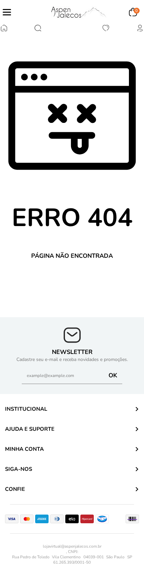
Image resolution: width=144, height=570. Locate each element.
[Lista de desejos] (106, 30)
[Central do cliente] (140, 30)
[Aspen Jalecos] (78, 12)
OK (113, 375)
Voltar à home (72, 278)
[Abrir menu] (6, 12)
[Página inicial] (4, 29)
